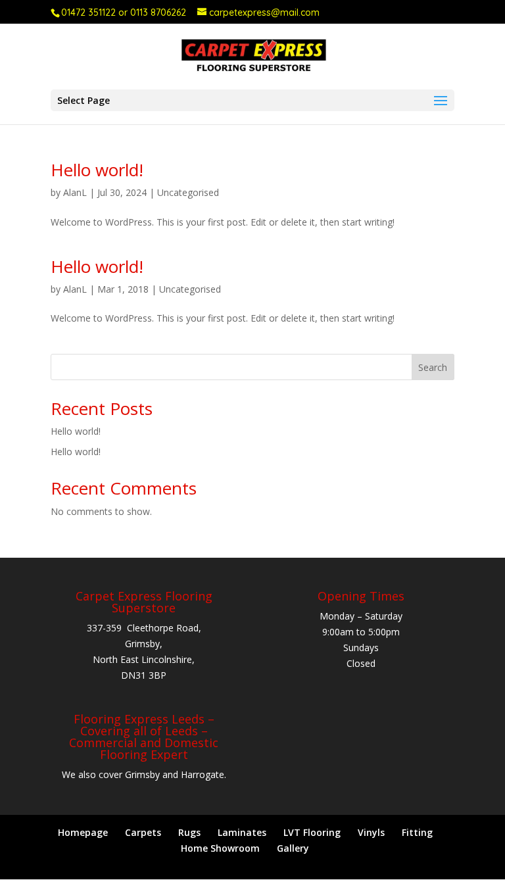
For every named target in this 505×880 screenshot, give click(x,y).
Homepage (83, 832)
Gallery (293, 848)
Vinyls (371, 832)
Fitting (417, 832)
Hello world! (97, 170)
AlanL (75, 192)
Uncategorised (188, 192)
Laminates (242, 832)
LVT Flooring (312, 832)
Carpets (143, 832)
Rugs (189, 832)
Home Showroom (220, 848)
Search (432, 367)
